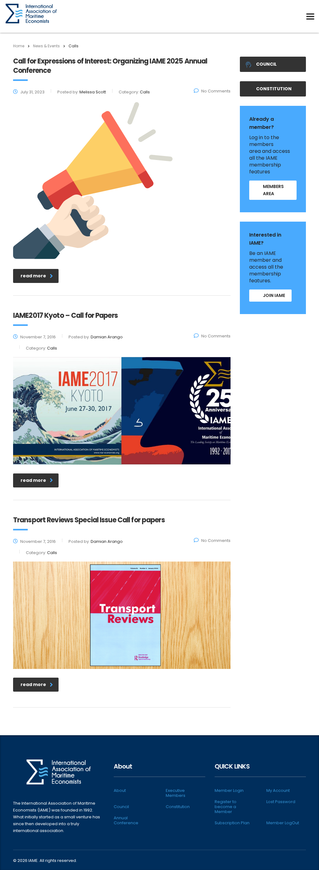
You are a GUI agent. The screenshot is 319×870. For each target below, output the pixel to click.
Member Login (229, 790)
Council (266, 64)
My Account (278, 790)
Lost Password (280, 801)
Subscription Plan (232, 823)
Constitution (274, 89)
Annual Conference (126, 820)
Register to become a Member (225, 806)
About (120, 790)
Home (18, 46)
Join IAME (274, 295)
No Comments (216, 91)
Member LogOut (282, 823)
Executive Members (175, 793)
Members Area (273, 190)
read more (33, 276)
